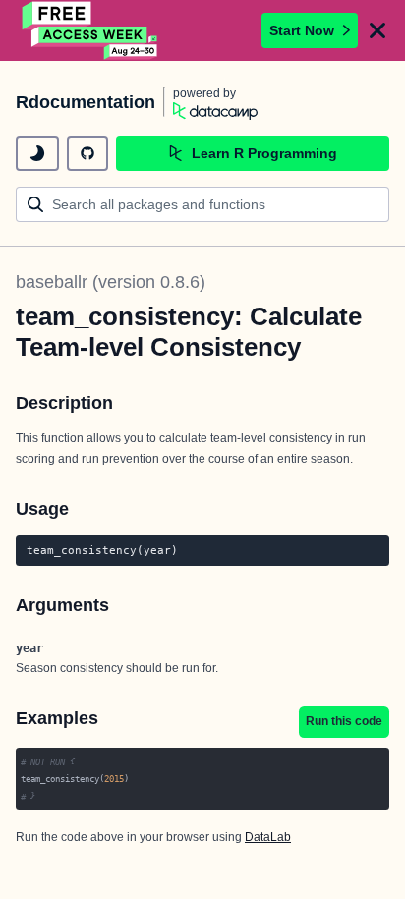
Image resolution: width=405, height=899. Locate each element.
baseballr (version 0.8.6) (110, 282)
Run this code (344, 721)
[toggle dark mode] (37, 153)
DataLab (268, 837)
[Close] (377, 30)
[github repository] (87, 153)
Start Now (301, 30)
